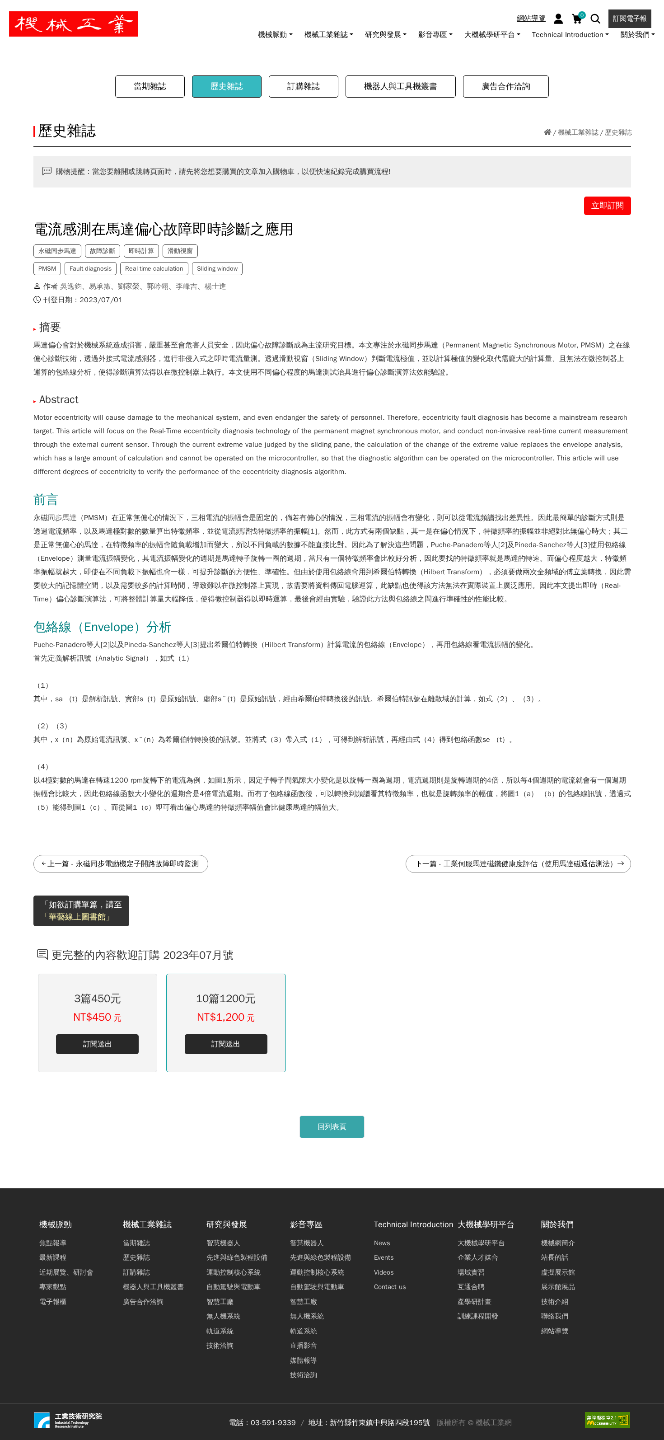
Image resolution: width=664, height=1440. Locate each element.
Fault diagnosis (91, 268)
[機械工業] (73, 24)
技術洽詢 (220, 1345)
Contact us (390, 1287)
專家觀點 (52, 1287)
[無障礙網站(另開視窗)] (607, 1420)
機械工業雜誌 (578, 132)
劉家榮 (129, 286)
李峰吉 (186, 286)
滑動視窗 (180, 251)
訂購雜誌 (303, 86)
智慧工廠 (220, 1302)
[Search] (595, 18)
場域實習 (471, 1272)
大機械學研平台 (486, 1224)
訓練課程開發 (478, 1316)
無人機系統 (223, 1316)
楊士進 (215, 286)
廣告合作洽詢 (506, 86)
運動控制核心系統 (233, 1272)
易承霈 (100, 286)
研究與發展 (226, 1224)
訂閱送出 (97, 1044)
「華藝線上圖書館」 (77, 917)
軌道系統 (220, 1331)
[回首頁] (548, 132)
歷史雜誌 (226, 86)
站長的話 (554, 1257)
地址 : (318, 1422)
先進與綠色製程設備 (236, 1257)
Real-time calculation (154, 268)
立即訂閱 (607, 206)
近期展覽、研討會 (66, 1272)
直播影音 (303, 1345)
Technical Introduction (414, 1224)
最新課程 (52, 1257)
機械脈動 (55, 1224)
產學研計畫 (474, 1302)
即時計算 (141, 251)
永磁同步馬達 (57, 251)
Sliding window (217, 268)
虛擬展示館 (558, 1272)
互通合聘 (471, 1287)
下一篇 (426, 863)
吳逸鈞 (71, 286)
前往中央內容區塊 (36, 10)
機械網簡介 (558, 1243)
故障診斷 (102, 251)
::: (11, 10)
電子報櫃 (52, 1302)
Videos (384, 1272)
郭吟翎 (157, 286)
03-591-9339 (273, 1422)
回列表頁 (332, 1126)
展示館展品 (558, 1287)
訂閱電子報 (630, 18)
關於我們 (557, 1224)
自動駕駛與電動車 (233, 1287)
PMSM (47, 268)
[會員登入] (558, 18)
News (382, 1243)
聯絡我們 (554, 1316)
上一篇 (58, 863)
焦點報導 (52, 1243)
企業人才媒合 (478, 1257)
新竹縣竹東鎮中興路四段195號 (380, 1422)
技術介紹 (554, 1302)
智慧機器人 (223, 1243)
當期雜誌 (150, 86)
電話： (240, 1422)
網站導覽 (531, 18)
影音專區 (306, 1224)
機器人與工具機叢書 (400, 86)
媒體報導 (303, 1360)
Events (384, 1257)
